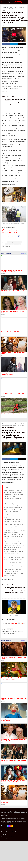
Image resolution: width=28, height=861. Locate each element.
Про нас (2, 831)
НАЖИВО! (10, 25)
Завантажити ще (14, 596)
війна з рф (8, 631)
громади (7, 244)
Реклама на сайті (9, 831)
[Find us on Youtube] (3, 834)
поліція (18, 244)
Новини (7, 7)
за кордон (13, 244)
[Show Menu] (1, 2)
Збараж (5, 633)
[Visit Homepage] (15, 2)
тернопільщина (6, 246)
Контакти (17, 831)
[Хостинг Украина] (10, 825)
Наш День (10, 629)
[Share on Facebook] (6, 44)
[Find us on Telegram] (5, 834)
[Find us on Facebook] (1, 834)
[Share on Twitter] (22, 44)
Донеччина (19, 631)
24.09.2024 (17, 25)
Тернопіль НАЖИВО (10, 836)
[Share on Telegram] (14, 44)
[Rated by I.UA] (4, 825)
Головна (4, 7)
